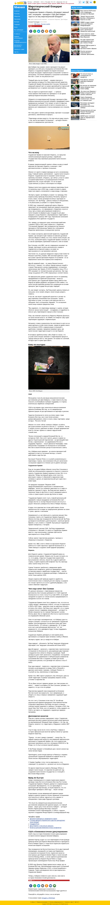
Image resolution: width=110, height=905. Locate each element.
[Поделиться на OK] (46, 31)
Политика (17, 13)
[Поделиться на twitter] (38, 31)
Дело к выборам (42, 3)
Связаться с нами (19, 49)
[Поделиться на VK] (50, 31)
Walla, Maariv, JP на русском (65, 3)
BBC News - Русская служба (42, 24)
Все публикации (18, 29)
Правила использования (18, 37)
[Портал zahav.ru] (91, 2)
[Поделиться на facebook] (30, 31)
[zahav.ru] (79, 2)
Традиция (17, 24)
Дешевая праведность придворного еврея (43, 818)
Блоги (15, 27)
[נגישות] (94, 2)
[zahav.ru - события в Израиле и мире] (83, 2)
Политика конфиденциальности (20, 41)
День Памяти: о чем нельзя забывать (41, 826)
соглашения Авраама (54, 19)
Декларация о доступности (18, 45)
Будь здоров (52, 3)
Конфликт (17, 11)
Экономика (17, 19)
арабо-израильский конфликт (38, 19)
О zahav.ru (17, 34)
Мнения (19, 7)
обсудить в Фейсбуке (48, 898)
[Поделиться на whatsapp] (34, 31)
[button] (68, 125)
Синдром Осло (34, 824)
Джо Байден (64, 19)
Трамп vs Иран (32, 3)
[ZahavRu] (87, 2)
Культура (16, 21)
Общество (17, 16)
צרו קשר (16, 52)
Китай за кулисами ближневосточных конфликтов (45, 827)
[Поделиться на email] (42, 31)
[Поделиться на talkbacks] (54, 31)
